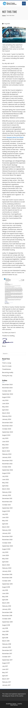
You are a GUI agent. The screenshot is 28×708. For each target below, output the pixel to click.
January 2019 (6, 609)
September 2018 (7, 622)
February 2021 (6, 530)
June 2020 (5, 555)
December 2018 (7, 612)
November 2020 (7, 540)
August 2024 (6, 397)
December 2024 (7, 384)
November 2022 (7, 464)
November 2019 (7, 578)
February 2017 (6, 682)
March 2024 (6, 413)
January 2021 (6, 533)
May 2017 (5, 672)
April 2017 (5, 676)
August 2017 (6, 663)
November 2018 (7, 615)
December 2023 (7, 422)
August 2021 (6, 511)
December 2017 (7, 650)
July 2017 (5, 666)
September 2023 (7, 432)
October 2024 (6, 391)
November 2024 (7, 388)
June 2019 (5, 593)
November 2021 (7, 502)
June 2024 (5, 403)
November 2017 (7, 653)
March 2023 (6, 451)
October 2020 (6, 543)
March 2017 (5, 679)
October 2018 (6, 619)
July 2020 (5, 552)
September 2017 (7, 660)
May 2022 (5, 483)
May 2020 (5, 559)
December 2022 (7, 460)
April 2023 (5, 448)
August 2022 (6, 473)
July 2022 (5, 476)
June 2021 (5, 517)
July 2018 (5, 628)
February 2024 (6, 416)
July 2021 (5, 514)
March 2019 (5, 603)
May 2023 (5, 445)
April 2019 (5, 600)
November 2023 (7, 426)
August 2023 (6, 435)
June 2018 (5, 631)
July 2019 (5, 590)
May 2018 (5, 634)
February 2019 (6, 606)
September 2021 (7, 508)
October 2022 (6, 467)
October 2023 (6, 429)
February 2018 (6, 644)
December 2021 (7, 498)
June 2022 (5, 479)
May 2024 (5, 407)
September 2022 (7, 470)
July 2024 (5, 400)
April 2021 (5, 524)
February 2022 (6, 492)
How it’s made (6, 366)
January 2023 (6, 457)
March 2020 (6, 565)
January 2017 (6, 685)
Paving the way (7, 376)
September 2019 (7, 584)
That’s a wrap (6, 363)
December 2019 (7, 574)
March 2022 (6, 489)
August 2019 (6, 587)
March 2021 (5, 527)
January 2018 (6, 647)
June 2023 (5, 441)
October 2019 (6, 581)
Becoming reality (7, 372)
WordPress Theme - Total (13, 703)
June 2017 (5, 669)
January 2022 (6, 495)
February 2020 (6, 568)
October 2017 (6, 657)
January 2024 (6, 419)
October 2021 (6, 505)
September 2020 (7, 546)
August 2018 (6, 625)
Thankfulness (6, 369)
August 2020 (6, 549)
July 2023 (5, 438)
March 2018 (5, 641)
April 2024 (5, 410)
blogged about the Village (15, 137)
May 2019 (5, 597)
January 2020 (6, 571)
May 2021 (5, 521)
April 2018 (5, 638)
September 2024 (7, 394)
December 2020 (7, 536)
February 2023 (6, 454)
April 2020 (5, 562)
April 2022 (5, 486)
